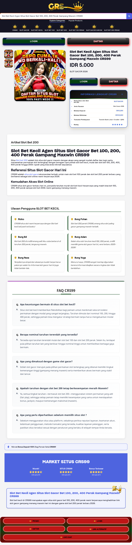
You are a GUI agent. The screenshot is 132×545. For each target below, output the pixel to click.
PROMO (35, 522)
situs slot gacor (31, 174)
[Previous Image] (16, 76)
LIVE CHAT (67, 537)
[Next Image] (63, 76)
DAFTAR (98, 41)
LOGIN (34, 41)
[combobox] (63, 16)
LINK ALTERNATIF (100, 529)
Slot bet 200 (22, 160)
